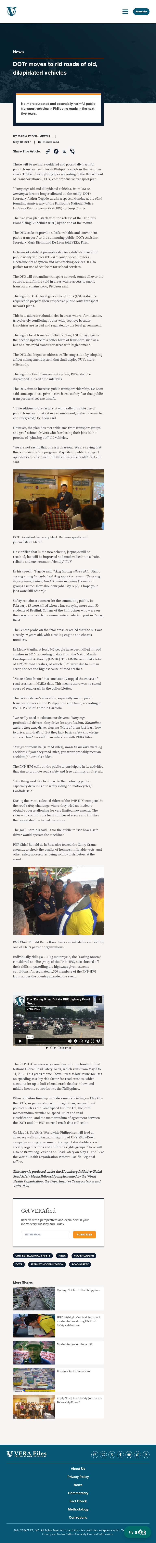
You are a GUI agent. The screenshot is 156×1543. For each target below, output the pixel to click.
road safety (80, 1264)
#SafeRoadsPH (84, 1256)
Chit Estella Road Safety (32, 1256)
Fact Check (78, 1501)
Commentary (78, 1493)
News (18, 52)
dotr (18, 1264)
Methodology (78, 1509)
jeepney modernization (46, 1264)
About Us (78, 1468)
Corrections (78, 1517)
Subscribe (141, 12)
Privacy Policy (78, 1477)
